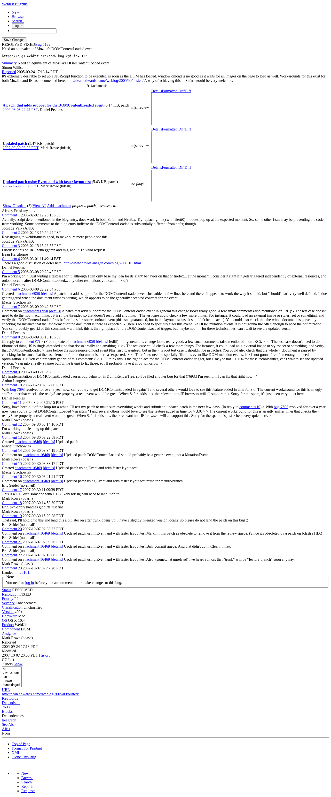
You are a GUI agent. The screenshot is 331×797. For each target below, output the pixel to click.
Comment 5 (11, 272)
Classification (12, 607)
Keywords (10, 698)
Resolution (10, 594)
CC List (8, 660)
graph (12, 720)
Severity (8, 603)
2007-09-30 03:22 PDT (21, 148)
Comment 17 (12, 490)
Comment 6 (11, 289)
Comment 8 (11, 337)
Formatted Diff (173, 91)
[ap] (11, 669)
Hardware (9, 616)
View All (39, 206)
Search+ (18, 21)
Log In (18, 26)
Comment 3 (11, 246)
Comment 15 (12, 463)
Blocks (7, 711)
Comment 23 (12, 568)
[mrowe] (11, 681)
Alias (6, 729)
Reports (27, 786)
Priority (7, 599)
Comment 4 (11, 259)
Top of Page (21, 744)
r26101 (23, 572)
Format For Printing (27, 748)
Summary (9, 63)
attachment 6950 (27, 293)
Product (8, 625)
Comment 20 (12, 529)
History (44, 655)
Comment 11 (12, 402)
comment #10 (249, 407)
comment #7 (29, 341)
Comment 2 (11, 232)
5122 (46, 44)
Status (6, 590)
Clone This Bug (24, 757)
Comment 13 (12, 437)
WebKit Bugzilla (15, 4)
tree (5, 720)
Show (18, 664)
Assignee (9, 633)
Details (156, 91)
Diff (188, 91)
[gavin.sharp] (11, 673)
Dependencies (13, 716)
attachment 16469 (28, 468)
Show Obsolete (14, 206)
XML (16, 753)
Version (8, 612)
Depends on (11, 703)
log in (29, 583)
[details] (47, 293)
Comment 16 (12, 477)
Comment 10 (12, 385)
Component (11, 629)
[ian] (11, 677)
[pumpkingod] (11, 685)
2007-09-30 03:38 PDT (21, 186)
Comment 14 (12, 450)
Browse (18, 17)
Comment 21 (12, 542)
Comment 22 (12, 555)
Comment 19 (12, 516)
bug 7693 (17, 389)
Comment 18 (12, 503)
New (15, 12)
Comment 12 (12, 424)
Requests (28, 791)
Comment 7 (11, 307)
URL (6, 690)
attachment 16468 (28, 442)
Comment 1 (11, 215)
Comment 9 (11, 372)
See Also (9, 724)
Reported (9, 72)
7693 (6, 707)
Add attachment (59, 206)
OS (4, 620)
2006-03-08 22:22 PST (20, 109)
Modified (9, 651)
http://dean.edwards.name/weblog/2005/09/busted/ (105, 80)
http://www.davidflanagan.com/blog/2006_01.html (102, 263)
